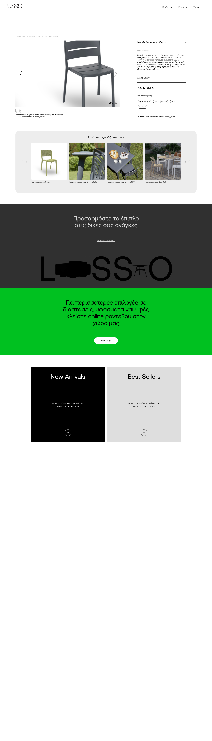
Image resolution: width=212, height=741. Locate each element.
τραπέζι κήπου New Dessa (165, 67)
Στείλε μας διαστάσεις (106, 240)
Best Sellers (144, 404)
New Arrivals (68, 404)
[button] (115, 73)
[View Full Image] (116, 102)
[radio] (140, 101)
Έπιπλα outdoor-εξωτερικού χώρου (28, 36)
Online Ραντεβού (106, 340)
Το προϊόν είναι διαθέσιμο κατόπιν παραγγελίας (156, 117)
